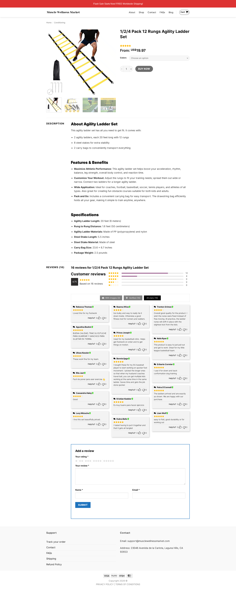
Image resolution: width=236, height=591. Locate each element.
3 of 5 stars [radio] (87, 461)
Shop (141, 12)
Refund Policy (54, 564)
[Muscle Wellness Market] (63, 12)
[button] (50, 92)
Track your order (56, 541)
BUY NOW (144, 68)
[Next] (111, 61)
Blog (171, 12)
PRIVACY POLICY (105, 584)
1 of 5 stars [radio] (76, 461)
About (132, 12)
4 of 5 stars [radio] (97, 461)
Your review (82, 465)
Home (48, 22)
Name (79, 490)
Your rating (81, 456)
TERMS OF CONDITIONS (127, 584)
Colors (123, 58)
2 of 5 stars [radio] (80, 461)
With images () (112, 298)
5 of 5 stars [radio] (108, 461)
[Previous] (51, 61)
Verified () (134, 298)
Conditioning (59, 22)
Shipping (51, 558)
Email (136, 490)
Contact (152, 12)
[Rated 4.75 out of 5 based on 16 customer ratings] (155, 46)
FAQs (162, 12)
